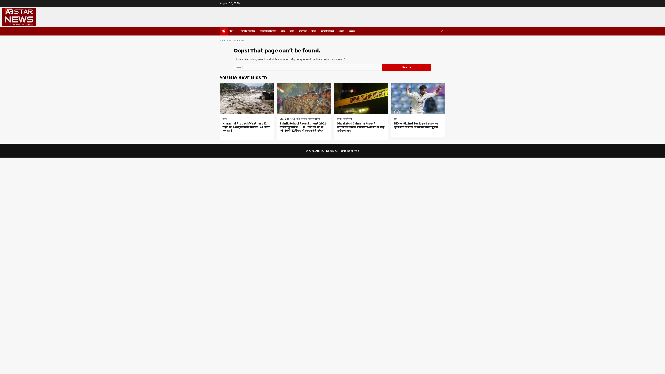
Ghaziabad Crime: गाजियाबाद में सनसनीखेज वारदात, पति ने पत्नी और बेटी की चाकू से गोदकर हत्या (360, 127)
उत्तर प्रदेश (347, 119)
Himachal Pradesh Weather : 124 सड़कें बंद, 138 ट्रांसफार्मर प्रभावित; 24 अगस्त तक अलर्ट (246, 127)
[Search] (442, 31)
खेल (283, 31)
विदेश (292, 31)
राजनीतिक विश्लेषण (268, 31)
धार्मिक (341, 31)
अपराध (352, 31)
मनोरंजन (303, 31)
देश (231, 31)
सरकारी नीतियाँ (327, 31)
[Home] (224, 31)
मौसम (314, 31)
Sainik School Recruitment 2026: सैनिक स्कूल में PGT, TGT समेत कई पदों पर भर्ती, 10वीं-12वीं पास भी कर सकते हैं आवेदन (303, 127)
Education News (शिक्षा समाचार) (293, 119)
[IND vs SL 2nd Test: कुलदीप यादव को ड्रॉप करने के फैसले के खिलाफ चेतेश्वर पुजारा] (418, 98)
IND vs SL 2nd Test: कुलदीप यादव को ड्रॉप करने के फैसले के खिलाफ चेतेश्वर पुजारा (416, 125)
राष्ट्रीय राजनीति (248, 31)
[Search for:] (308, 67)
